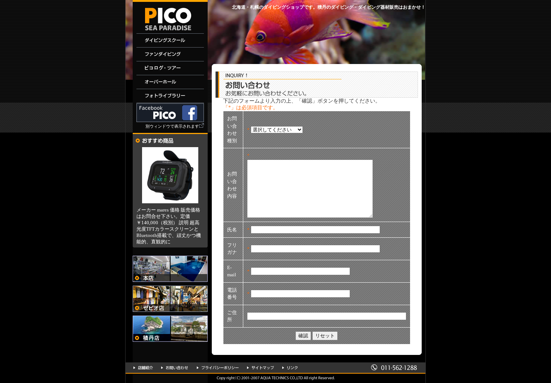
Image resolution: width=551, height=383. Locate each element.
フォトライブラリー (170, 96)
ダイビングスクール (170, 41)
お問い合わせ (175, 367)
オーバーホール (170, 82)
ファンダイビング (170, 54)
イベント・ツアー (170, 68)
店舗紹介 (143, 367)
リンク (290, 367)
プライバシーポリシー (217, 367)
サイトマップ (260, 367)
